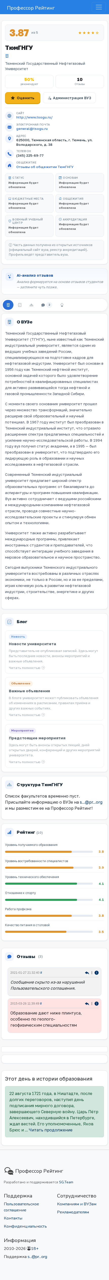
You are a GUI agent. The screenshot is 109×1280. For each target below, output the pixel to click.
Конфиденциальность (25, 1226)
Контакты (13, 1218)
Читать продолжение (50, 1129)
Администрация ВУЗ (72, 98)
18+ (35, 1248)
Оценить (25, 97)
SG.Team (66, 1182)
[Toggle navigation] (99, 7)
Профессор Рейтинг (31, 8)
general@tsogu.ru (32, 129)
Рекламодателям (73, 1212)
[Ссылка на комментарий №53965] (87, 972)
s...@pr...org (91, 802)
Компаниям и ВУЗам (76, 1204)
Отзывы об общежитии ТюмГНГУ (45, 167)
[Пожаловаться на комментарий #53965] (97, 972)
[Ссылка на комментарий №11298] (87, 1003)
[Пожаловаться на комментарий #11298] (97, 1003)
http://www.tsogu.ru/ (34, 117)
